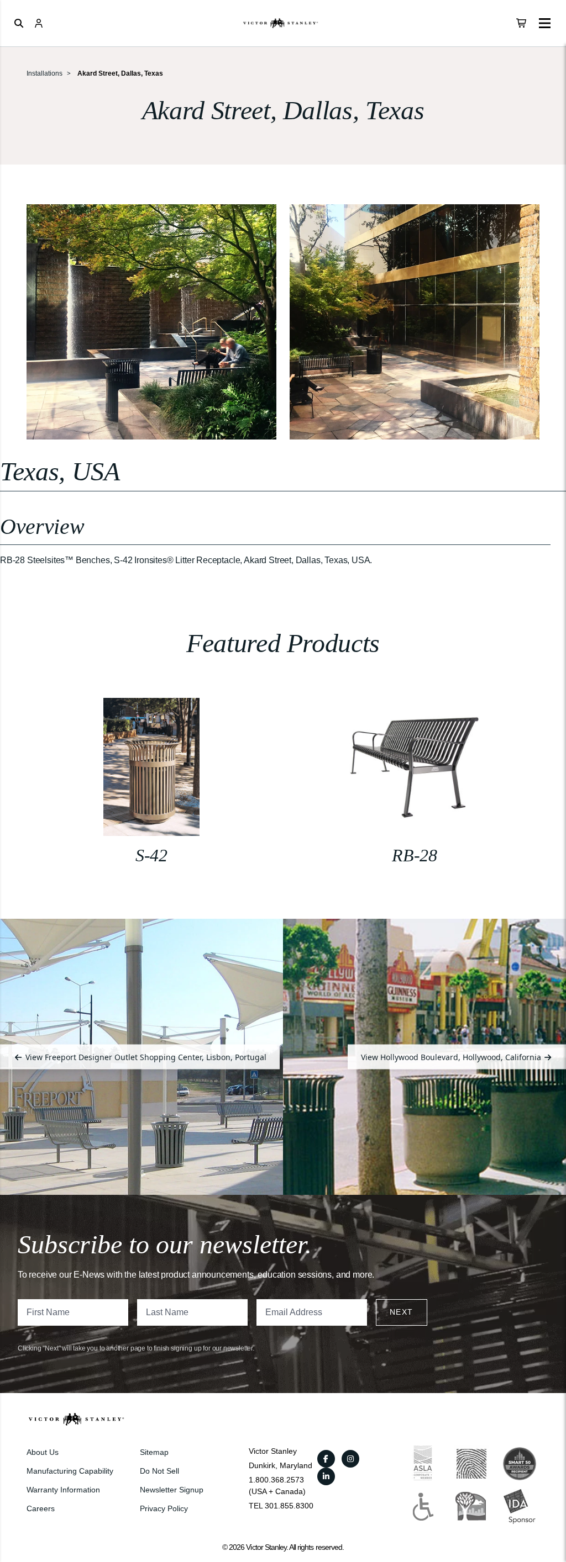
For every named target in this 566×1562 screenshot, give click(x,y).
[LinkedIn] (326, 1476)
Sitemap (154, 1452)
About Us (43, 1452)
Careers (41, 1508)
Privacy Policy (164, 1508)
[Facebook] (326, 1459)
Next (401, 1311)
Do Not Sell (159, 1470)
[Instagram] (350, 1459)
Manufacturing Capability (70, 1470)
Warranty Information (63, 1489)
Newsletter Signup (171, 1489)
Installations (44, 73)
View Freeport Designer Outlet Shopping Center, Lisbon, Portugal (144, 1056)
